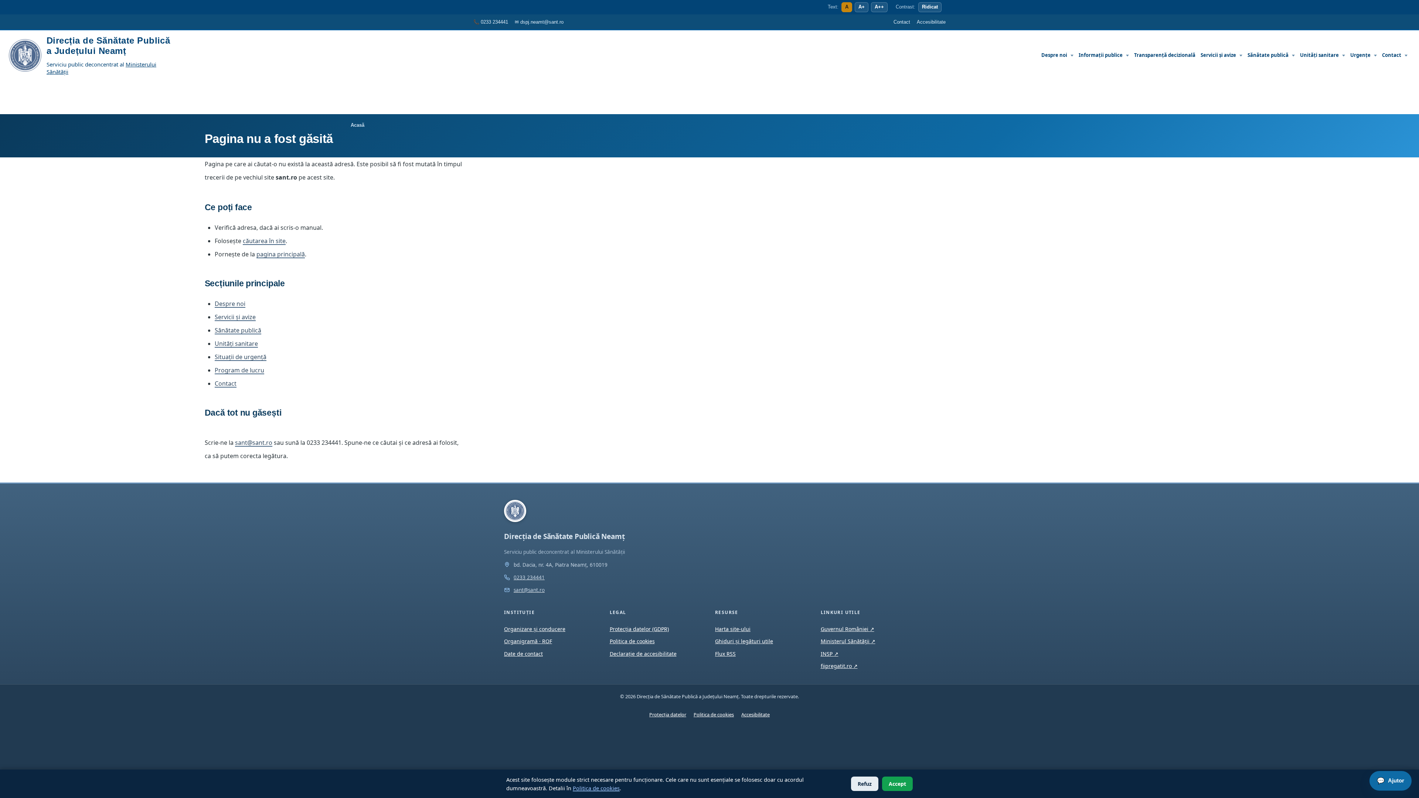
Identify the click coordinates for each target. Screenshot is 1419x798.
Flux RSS (725, 653)
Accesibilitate (755, 714)
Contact (1391, 55)
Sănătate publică (1268, 55)
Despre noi (1054, 55)
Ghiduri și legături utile (744, 641)
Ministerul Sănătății (848, 641)
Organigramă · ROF (528, 641)
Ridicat (930, 7)
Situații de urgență (240, 357)
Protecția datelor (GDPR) (639, 628)
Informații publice (1101, 55)
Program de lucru (239, 370)
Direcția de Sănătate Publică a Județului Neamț (108, 45)
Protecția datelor (667, 714)
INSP (829, 653)
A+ (861, 7)
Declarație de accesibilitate (643, 653)
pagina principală (280, 254)
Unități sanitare (1319, 55)
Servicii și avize (1218, 55)
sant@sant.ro (253, 443)
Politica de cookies (596, 788)
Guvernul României (847, 628)
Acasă (357, 125)
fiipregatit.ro (839, 665)
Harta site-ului (733, 628)
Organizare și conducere (534, 628)
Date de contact (523, 653)
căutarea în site (264, 241)
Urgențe (1360, 55)
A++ (879, 7)
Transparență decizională (1164, 55)
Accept (897, 783)
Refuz (865, 783)
